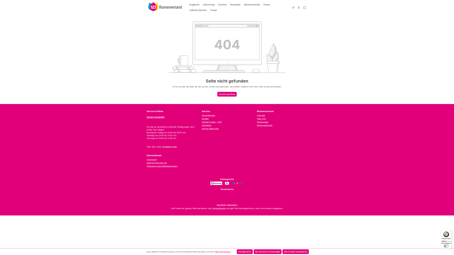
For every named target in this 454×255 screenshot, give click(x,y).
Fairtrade (261, 115)
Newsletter (207, 125)
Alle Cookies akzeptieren (295, 252)
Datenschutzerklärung (157, 163)
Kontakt (205, 119)
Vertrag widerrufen (210, 129)
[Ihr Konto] (299, 7)
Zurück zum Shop (227, 94)
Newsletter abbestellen (227, 205)
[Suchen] (293, 7)
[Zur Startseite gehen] (164, 7)
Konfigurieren (244, 252)
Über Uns (261, 119)
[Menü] (450, 231)
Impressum (152, 159)
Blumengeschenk (264, 125)
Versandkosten (208, 115)
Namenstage (262, 122)
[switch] (446, 246)
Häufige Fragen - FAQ (212, 122)
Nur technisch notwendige (267, 252)
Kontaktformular (169, 147)
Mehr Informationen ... (223, 252)
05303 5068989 (155, 117)
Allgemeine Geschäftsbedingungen (162, 166)
